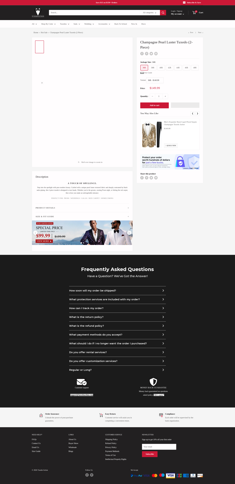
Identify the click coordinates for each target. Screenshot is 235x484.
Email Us (35, 447)
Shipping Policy (111, 439)
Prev (191, 32)
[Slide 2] (83, 242)
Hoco (143, 24)
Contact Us (36, 443)
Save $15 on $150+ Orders (106, 3)
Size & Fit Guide (45, 217)
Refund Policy (110, 443)
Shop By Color (47, 24)
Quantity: (144, 96)
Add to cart (154, 105)
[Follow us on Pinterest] (91, 475)
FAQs (34, 439)
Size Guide (36, 451)
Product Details (45, 208)
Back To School (120, 24)
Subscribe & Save (194, 3)
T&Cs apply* (159, 395)
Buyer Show (73, 443)
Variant (143, 80)
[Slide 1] (81, 243)
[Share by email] (156, 53)
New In (134, 24)
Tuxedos (63, 24)
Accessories (102, 24)
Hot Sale (44, 32)
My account (176, 14)
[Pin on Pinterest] (146, 53)
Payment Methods (112, 451)
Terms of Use (110, 455)
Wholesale (73, 447)
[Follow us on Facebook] (87, 475)
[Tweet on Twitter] (151, 53)
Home (36, 32)
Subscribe (150, 454)
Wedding (87, 24)
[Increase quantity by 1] (165, 96)
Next (199, 32)
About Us (72, 439)
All (33, 24)
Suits (75, 24)
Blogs (71, 451)
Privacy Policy (111, 447)
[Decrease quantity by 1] (152, 96)
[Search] (163, 12)
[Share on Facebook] (142, 53)
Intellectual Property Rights (115, 459)
